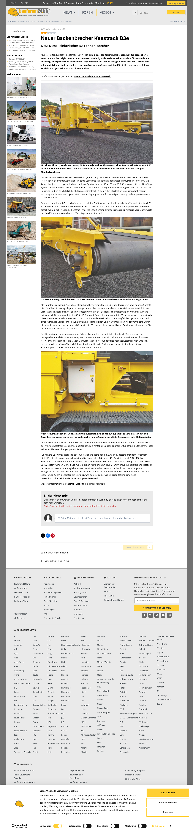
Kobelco (84, 653)
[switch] (87, 826)
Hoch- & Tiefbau (81, 605)
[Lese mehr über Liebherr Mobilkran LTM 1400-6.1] (21, 110)
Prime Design (126, 645)
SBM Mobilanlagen (128, 713)
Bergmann (18, 709)
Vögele (142, 734)
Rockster (124, 683)
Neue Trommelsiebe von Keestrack (92, 76)
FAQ (45, 614)
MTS (83, 739)
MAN (83, 722)
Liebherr (85, 713)
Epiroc (35, 722)
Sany (122, 734)
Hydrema (65, 696)
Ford (49, 657)
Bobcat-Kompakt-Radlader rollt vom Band (25, 40)
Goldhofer (52, 705)
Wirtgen (160, 665)
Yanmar (160, 686)
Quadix (123, 662)
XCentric (160, 682)
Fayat (35, 743)
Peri (99, 742)
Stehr (141, 662)
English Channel (77, 770)
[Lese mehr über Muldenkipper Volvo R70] (21, 206)
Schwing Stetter (146, 645)
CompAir (36, 645)
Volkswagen (144, 726)
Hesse (64, 657)
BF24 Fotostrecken (22, 596)
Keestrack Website (74, 483)
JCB (62, 717)
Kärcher (84, 683)
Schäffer (143, 649)
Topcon (142, 692)
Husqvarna (66, 692)
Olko (99, 716)
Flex (49, 645)
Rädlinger (124, 705)
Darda (35, 666)
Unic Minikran (145, 713)
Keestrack (65, 743)
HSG (49, 722)
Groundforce (53, 713)
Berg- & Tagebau (81, 601)
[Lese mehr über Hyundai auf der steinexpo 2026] (21, 158)
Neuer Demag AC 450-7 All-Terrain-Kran (24, 48)
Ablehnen (168, 812)
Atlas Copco (19, 662)
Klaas (83, 636)
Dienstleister (38, 692)
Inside (46, 605)
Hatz (49, 752)
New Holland (103, 691)
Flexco (50, 649)
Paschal (100, 729)
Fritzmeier (52, 670)
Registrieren (49, 583)
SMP (122, 726)
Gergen (50, 700)
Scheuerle (124, 752)
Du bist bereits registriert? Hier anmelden (144, 3)
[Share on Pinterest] (53, 535)
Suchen (176, 12)
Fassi (35, 739)
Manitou (101, 636)
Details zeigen (159, 826)
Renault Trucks (126, 674)
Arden (16, 649)
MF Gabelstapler (88, 734)
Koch (83, 657)
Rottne (123, 696)
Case (16, 747)
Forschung (52, 662)
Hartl (49, 747)
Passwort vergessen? (53, 592)
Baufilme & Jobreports (135, 770)
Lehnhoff (85, 705)
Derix (35, 670)
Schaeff (123, 743)
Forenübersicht (50, 601)
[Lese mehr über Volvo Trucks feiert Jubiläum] (21, 134)
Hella (63, 649)
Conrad (36, 649)
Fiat (49, 640)
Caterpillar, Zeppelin (22, 752)
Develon (36, 683)
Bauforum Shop (21, 601)
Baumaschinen (80, 596)
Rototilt (123, 692)
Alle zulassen (168, 792)
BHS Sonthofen (20, 679)
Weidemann (144, 747)
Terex (141, 683)
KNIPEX (64, 726)
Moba (99, 674)
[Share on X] (43, 535)
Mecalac (100, 640)
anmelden (59, 502)
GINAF (50, 687)
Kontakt (107, 591)
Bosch (16, 726)
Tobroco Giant (145, 687)
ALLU (16, 636)
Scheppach (125, 747)
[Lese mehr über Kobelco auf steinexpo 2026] (21, 230)
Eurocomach (38, 726)
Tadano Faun (145, 674)
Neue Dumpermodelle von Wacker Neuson (25, 45)
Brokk (16, 743)
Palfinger (101, 725)
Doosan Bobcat (39, 705)
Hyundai (65, 700)
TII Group (143, 666)
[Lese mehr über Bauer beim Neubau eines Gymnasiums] (21, 254)
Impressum (109, 595)
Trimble (142, 705)
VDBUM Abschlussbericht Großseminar (24, 50)
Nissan (100, 704)
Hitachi (64, 679)
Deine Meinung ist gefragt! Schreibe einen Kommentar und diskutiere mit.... (99, 518)
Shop (24, 3)
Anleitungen (49, 609)
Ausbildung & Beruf (82, 588)
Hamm (50, 734)
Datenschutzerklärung (114, 600)
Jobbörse (78, 609)
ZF (158, 691)
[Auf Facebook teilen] (48, 535)
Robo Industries (127, 679)
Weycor (160, 652)
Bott (15, 734)
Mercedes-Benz (104, 653)
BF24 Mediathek (21, 592)
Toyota (142, 700)
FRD (34, 734)
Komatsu (85, 662)
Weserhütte (162, 643)
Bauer (16, 692)
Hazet (63, 640)
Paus (99, 738)
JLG (62, 722)
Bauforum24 (19, 31)
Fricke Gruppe (53, 666)
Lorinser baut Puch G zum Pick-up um (24, 43)
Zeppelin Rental (164, 699)
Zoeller (160, 704)
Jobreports (78, 614)
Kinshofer (65, 752)
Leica (83, 709)
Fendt (35, 752)
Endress (36, 713)
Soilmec (142, 657)
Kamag (64, 734)
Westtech (161, 648)
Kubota (84, 679)
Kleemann (85, 645)
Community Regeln (52, 618)
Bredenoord (19, 739)
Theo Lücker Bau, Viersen (19, 64)
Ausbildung (19, 670)
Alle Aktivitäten (20, 613)
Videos (106, 12)
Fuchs (50, 674)
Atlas (16, 657)
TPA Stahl (143, 670)
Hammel (51, 739)
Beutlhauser (19, 717)
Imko (63, 705)
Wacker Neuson (146, 739)
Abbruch (78, 583)
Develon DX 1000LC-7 (17, 59)
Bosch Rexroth (20, 730)
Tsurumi (143, 709)
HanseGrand (53, 743)
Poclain (100, 751)
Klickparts (85, 649)
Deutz (35, 674)
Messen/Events (104, 662)
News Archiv (102, 695)
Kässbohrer (86, 687)
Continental (38, 653)
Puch (122, 653)
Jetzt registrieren (176, 3)
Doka (35, 696)
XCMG (159, 678)
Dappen (36, 662)
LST (82, 700)
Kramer (84, 670)
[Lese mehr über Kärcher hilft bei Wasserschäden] (21, 86)
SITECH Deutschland (129, 717)
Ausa (16, 666)
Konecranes (86, 666)
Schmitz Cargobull (147, 640)
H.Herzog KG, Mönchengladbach (21, 61)
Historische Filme (133, 779)
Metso (100, 670)
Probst (123, 649)
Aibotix (17, 640)
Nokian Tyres (103, 708)
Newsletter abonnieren (157, 608)
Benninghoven (20, 705)
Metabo (100, 666)
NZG (99, 686)
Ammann (18, 645)
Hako (49, 730)
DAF (34, 657)
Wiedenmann (163, 656)
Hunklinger (66, 687)
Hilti (63, 670)
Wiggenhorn (162, 661)
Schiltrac (143, 636)
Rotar (122, 687)
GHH (49, 683)
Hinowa (64, 674)
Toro (141, 696)
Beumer (17, 713)
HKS (49, 717)
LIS (82, 696)
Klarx (83, 640)
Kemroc (64, 747)
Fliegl (49, 653)
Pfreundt (101, 746)
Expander (37, 730)
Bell (15, 700)
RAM (122, 666)
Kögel (83, 692)
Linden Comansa (88, 717)
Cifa (34, 636)
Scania (123, 739)
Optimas (101, 721)
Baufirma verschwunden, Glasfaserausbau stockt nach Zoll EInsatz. (35, 69)
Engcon (36, 717)
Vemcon (143, 717)
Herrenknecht (67, 653)
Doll (34, 700)
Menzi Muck (102, 649)
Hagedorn (52, 726)
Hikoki (64, 666)
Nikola (100, 699)
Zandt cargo (162, 695)
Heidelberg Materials (70, 645)
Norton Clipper (104, 712)
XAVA (159, 673)
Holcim (64, 683)
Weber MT (144, 743)
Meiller (100, 645)
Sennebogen (145, 653)
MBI (83, 730)
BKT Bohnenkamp (22, 683)
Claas (35, 640)
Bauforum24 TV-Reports (24, 782)
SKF (121, 722)
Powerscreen (125, 640)
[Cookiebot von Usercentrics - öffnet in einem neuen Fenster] (19, 826)
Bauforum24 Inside (78, 782)
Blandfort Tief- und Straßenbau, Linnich (24, 66)
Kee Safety (66, 739)
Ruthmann (125, 700)
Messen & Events (133, 774)
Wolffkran (161, 669)
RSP (121, 670)
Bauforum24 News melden (54, 552)
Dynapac (36, 709)
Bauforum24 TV (20, 588)
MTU (83, 743)
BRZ (15, 687)
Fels (34, 747)
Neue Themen (50, 596)
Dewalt (36, 687)
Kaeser (64, 730)
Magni (84, 747)
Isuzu (63, 709)
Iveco (63, 713)
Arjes (16, 653)
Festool (50, 636)
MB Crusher (86, 726)
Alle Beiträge (19, 618)
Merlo (99, 657)
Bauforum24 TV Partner (24, 770)
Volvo (141, 730)
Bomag (17, 722)
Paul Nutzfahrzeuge (106, 733)
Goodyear (51, 709)
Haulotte (65, 636)
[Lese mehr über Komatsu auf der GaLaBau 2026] (21, 182)
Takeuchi (143, 679)
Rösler (122, 709)
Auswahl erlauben (167, 802)
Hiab (63, 662)
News (68, 12)
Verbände (143, 722)
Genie (50, 696)
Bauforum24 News (22, 583)
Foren (87, 12)
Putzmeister (125, 657)
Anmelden (48, 588)
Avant (16, 674)
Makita (84, 752)
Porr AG (123, 636)
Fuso (49, 679)
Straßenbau (79, 618)
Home (12, 3)
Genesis (50, 692)
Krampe (84, 674)
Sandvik (123, 730)
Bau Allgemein (80, 592)
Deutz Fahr (37, 679)
